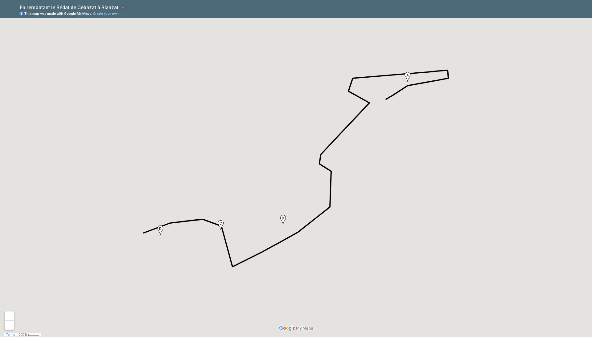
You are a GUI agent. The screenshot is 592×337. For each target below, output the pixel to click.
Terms (10, 334)
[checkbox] (123, 6)
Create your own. (106, 14)
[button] (408, 77)
